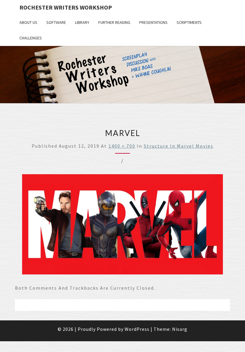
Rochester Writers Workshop (65, 7)
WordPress (137, 329)
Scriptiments (189, 22)
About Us (28, 22)
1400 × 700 (121, 146)
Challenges (30, 38)
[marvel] (122, 226)
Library (82, 22)
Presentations (153, 22)
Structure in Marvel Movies (178, 146)
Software (56, 22)
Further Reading (114, 22)
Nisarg (179, 329)
